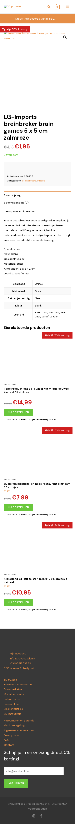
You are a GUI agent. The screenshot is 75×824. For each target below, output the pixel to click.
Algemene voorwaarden (19, 730)
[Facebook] (41, 816)
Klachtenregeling (14, 725)
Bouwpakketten (13, 689)
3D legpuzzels (12, 714)
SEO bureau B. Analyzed (19, 668)
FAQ (6, 740)
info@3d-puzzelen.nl (23, 658)
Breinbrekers (29, 180)
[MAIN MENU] (67, 7)
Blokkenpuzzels (13, 709)
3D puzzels (11, 679)
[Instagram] (34, 816)
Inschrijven (16, 783)
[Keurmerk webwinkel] (63, 168)
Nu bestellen (18, 412)
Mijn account (18, 653)
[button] (65, 37)
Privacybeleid (12, 735)
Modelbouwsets (14, 694)
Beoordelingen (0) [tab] (16, 202)
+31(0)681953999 (20, 663)
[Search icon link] (49, 7)
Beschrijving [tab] (12, 195)
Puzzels (41, 180)
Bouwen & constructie (18, 684)
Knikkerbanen (12, 699)
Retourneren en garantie (19, 720)
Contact (9, 745)
